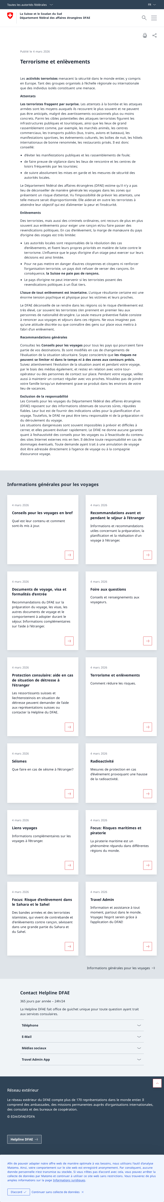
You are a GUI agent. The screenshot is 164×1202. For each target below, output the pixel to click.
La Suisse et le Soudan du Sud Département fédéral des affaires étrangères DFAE (55, 15)
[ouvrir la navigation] (154, 18)
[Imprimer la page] (145, 35)
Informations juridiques (69, 1180)
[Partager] (154, 35)
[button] (157, 1083)
